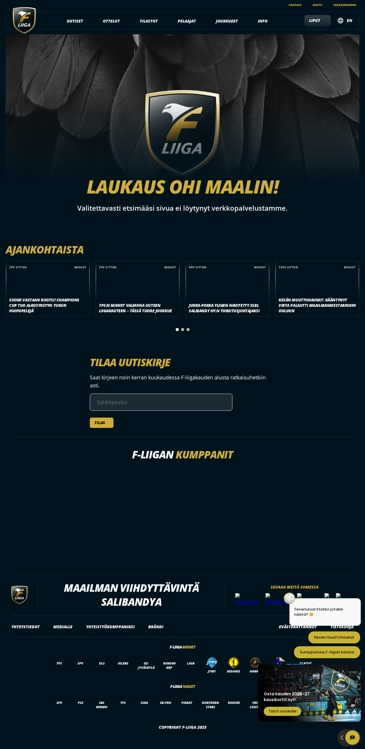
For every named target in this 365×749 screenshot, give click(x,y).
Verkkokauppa (344, 5)
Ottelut (111, 21)
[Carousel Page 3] (188, 329)
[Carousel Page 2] (182, 329)
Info (262, 21)
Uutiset (75, 21)
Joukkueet (227, 21)
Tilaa (99, 422)
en (349, 20)
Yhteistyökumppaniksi (110, 626)
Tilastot (149, 21)
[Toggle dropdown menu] (86, 21)
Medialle (62, 626)
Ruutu (317, 5)
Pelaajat (187, 21)
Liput (314, 20)
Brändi (155, 626)
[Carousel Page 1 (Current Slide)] (177, 329)
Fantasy (295, 5)
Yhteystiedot (25, 626)
